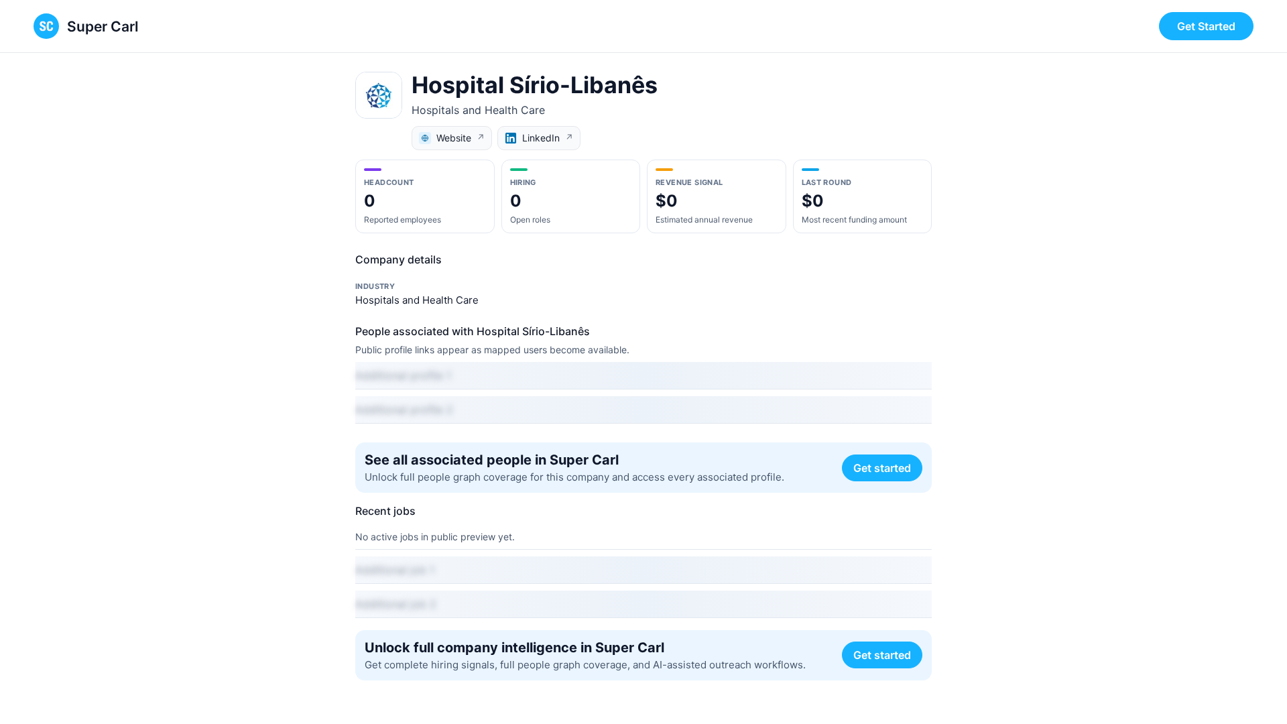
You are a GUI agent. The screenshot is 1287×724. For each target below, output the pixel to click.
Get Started (1206, 26)
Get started (882, 468)
